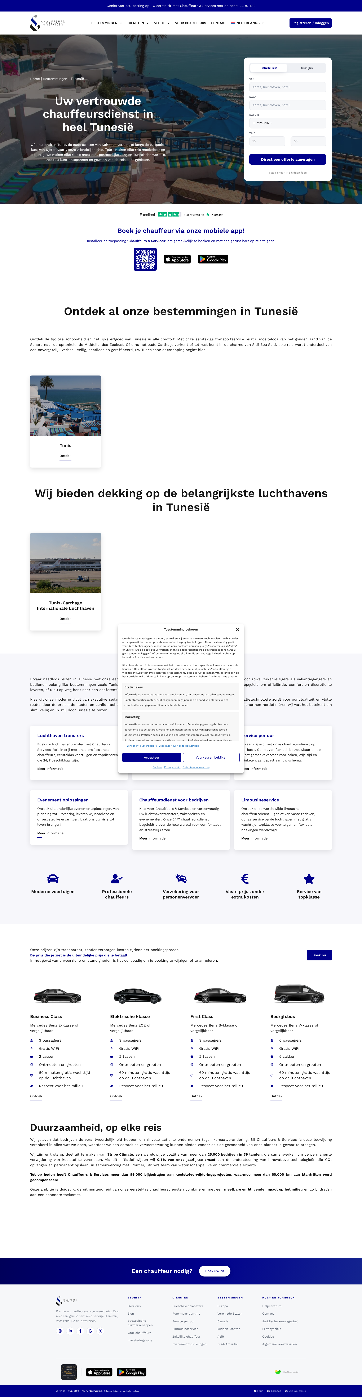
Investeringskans (140, 1340)
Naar (253, 97)
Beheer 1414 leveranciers (142, 745)
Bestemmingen (55, 79)
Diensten (136, 23)
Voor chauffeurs (190, 23)
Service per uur (183, 1321)
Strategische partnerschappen (140, 1323)
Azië (220, 1336)
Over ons (134, 1306)
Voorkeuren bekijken (211, 757)
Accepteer (151, 757)
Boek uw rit (214, 1271)
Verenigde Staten (229, 1313)
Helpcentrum (272, 1306)
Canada (222, 1321)
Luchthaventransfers (187, 1306)
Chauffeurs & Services (84, 1391)
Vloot (159, 23)
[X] (100, 1331)
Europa (222, 1306)
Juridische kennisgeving (279, 1321)
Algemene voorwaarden (279, 1344)
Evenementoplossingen (189, 1344)
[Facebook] (80, 1331)
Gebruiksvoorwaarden (196, 767)
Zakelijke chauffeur (186, 1336)
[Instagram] (60, 1331)
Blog (131, 1313)
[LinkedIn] (70, 1331)
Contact (218, 23)
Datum (254, 114)
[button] (237, 630)
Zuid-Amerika (227, 1344)
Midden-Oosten (228, 1328)
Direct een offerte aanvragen (288, 159)
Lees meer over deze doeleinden (179, 745)
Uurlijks (307, 68)
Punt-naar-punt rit (186, 1313)
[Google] (90, 1331)
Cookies (157, 767)
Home (35, 79)
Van (252, 79)
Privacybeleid (172, 767)
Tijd (252, 133)
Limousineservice (185, 1328)
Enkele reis (268, 68)
